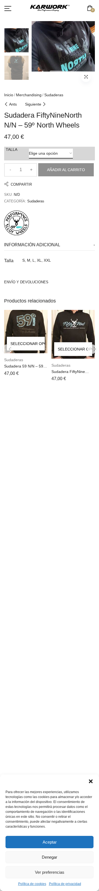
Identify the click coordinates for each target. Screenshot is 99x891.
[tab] (49, 245)
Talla (11, 149)
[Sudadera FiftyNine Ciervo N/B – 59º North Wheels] (73, 334)
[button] (91, 781)
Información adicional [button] (32, 244)
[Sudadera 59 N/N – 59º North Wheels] (26, 331)
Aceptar (50, 842)
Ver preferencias (49, 872)
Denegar (49, 857)
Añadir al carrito (66, 170)
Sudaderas (53, 95)
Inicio (8, 95)
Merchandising (29, 95)
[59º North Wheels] (16, 222)
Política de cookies (32, 884)
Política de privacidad (65, 884)
